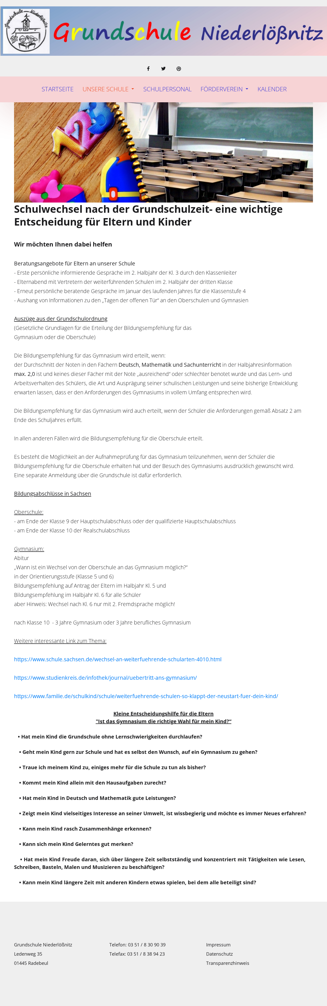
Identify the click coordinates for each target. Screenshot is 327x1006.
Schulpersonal (167, 89)
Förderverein (222, 89)
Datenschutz (219, 954)
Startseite (58, 89)
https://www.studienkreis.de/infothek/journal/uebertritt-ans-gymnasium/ (106, 677)
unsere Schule (106, 89)
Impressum (218, 945)
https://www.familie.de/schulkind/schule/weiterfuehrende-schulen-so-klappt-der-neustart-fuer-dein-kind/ (146, 696)
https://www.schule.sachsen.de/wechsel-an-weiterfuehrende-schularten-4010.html (119, 659)
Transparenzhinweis (227, 963)
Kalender (272, 89)
